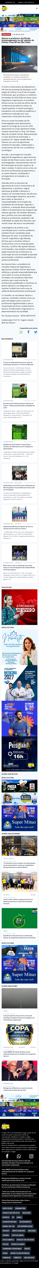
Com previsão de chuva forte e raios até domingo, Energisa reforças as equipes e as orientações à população (19, 1018)
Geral (19, 1217)
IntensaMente (25, 1222)
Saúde (5, 1253)
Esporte (6, 1217)
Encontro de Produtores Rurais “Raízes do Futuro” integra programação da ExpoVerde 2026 (19, 405)
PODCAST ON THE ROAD (25, 1240)
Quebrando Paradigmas (12, 1249)
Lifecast (6, 1231)
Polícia (5, 1244)
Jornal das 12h (10, 2)
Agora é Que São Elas (11, 1213)
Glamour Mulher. (9, 1222)
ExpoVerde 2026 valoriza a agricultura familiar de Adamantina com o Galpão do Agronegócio (18, 447)
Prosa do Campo (18, 1244)
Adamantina (6, 34)
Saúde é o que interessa (26, 2)
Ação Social (7, 1208)
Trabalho (6, 1258)
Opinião (6, 1235)
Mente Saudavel (18, 1231)
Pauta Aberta (8, 1240)
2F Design (15, 1263)
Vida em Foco (29, 1258)
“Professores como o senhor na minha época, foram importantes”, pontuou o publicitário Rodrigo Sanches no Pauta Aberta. (19, 865)
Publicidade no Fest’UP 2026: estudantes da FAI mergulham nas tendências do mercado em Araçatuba (19, 488)
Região (27, 1249)
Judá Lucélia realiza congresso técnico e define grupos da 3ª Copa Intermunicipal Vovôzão (18, 901)
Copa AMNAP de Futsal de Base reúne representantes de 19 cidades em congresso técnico (19, 1054)
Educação (26, 1213)
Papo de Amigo (17, 1235)
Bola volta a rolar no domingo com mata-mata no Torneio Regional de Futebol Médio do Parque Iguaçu (19, 567)
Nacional (32, 1231)
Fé (13, 1217)
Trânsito (17, 1258)
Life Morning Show (25, 1226)
